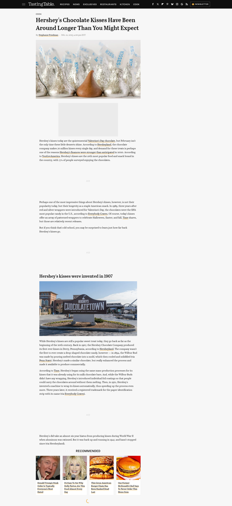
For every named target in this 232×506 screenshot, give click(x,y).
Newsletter (202, 4)
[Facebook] (153, 5)
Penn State (45, 360)
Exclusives (90, 4)
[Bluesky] (172, 5)
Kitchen (125, 4)
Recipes (65, 4)
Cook (136, 4)
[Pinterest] (167, 5)
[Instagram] (177, 5)
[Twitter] (157, 5)
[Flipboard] (162, 5)
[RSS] (186, 5)
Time (125, 217)
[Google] (182, 5)
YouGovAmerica (51, 156)
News (76, 4)
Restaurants (108, 4)
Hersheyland (104, 144)
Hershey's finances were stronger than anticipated (87, 152)
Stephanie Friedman (48, 34)
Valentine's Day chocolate (101, 140)
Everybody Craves (97, 213)
